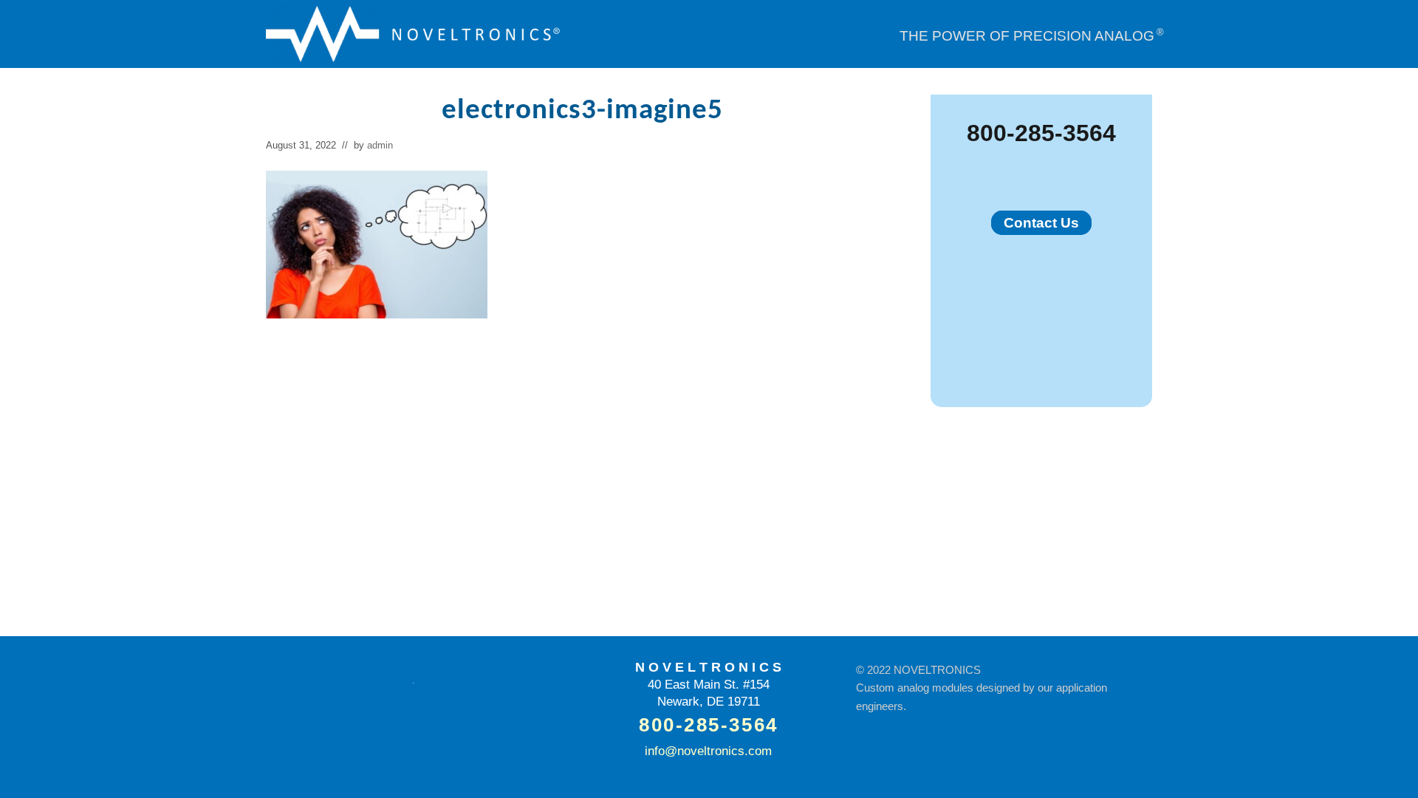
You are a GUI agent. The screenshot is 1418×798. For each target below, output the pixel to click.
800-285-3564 (1041, 133)
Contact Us (1041, 223)
